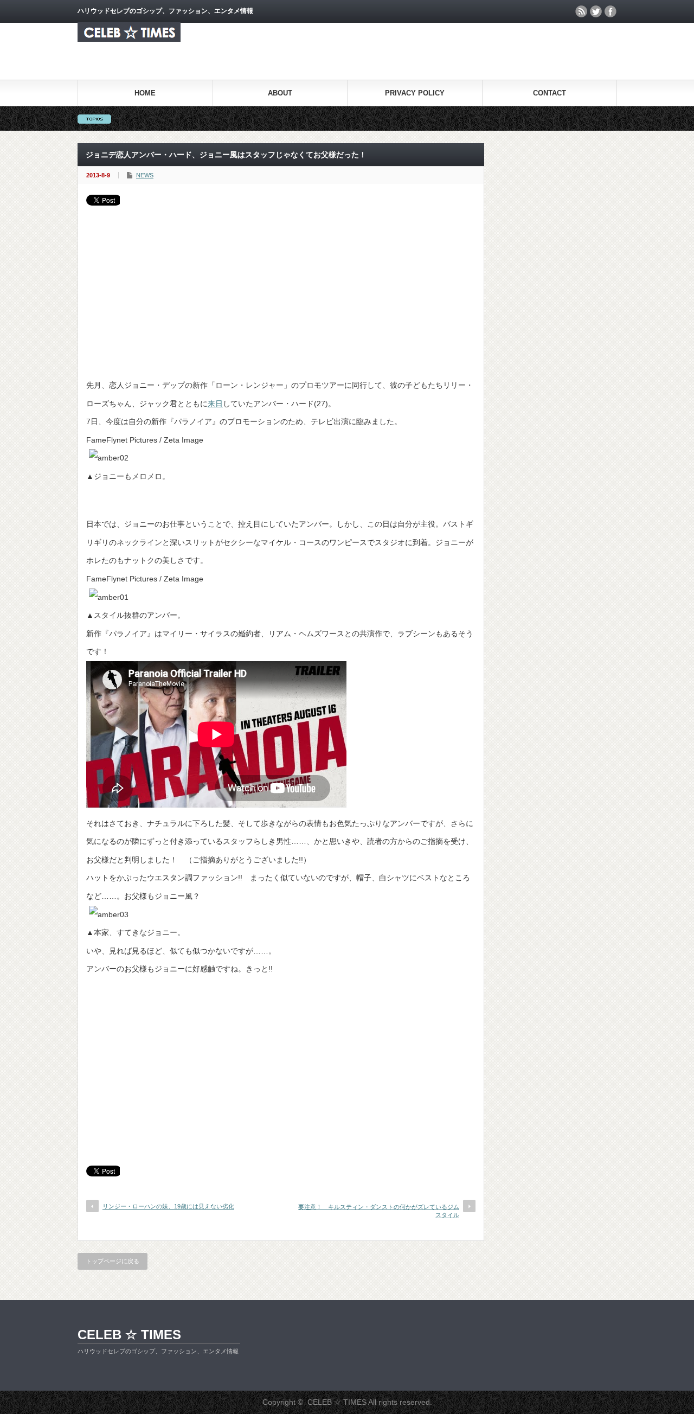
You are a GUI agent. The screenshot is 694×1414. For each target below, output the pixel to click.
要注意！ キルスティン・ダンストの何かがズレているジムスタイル (378, 1211)
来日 (215, 403)
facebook (610, 11)
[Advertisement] (280, 287)
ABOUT (280, 93)
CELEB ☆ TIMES (129, 1334)
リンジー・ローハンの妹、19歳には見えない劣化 (168, 1206)
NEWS (144, 175)
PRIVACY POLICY (415, 93)
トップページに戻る (112, 1261)
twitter (596, 11)
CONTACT (549, 93)
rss (581, 11)
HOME (145, 93)
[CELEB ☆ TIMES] (129, 39)
